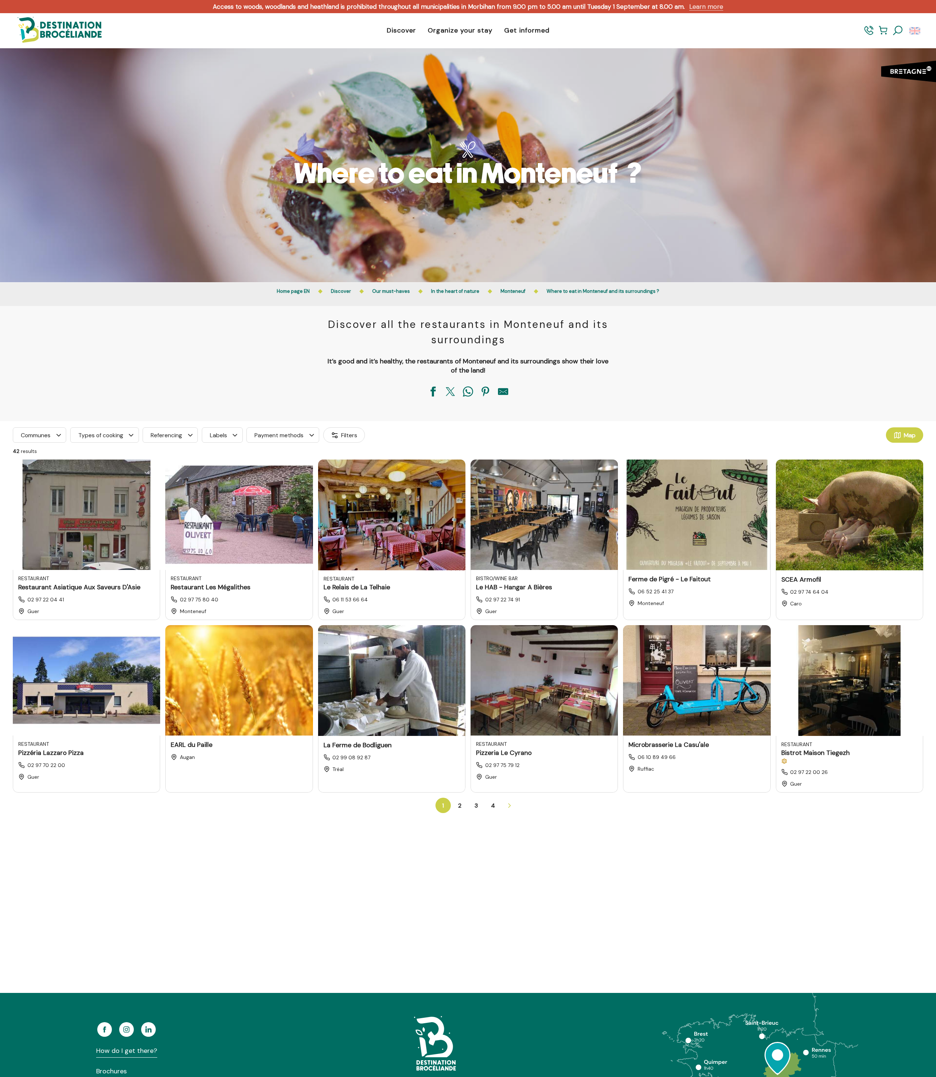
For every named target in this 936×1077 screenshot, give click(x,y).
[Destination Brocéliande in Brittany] (54, 30)
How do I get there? (126, 1050)
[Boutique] (883, 34)
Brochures (111, 1071)
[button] (898, 30)
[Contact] (869, 34)
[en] (915, 30)
